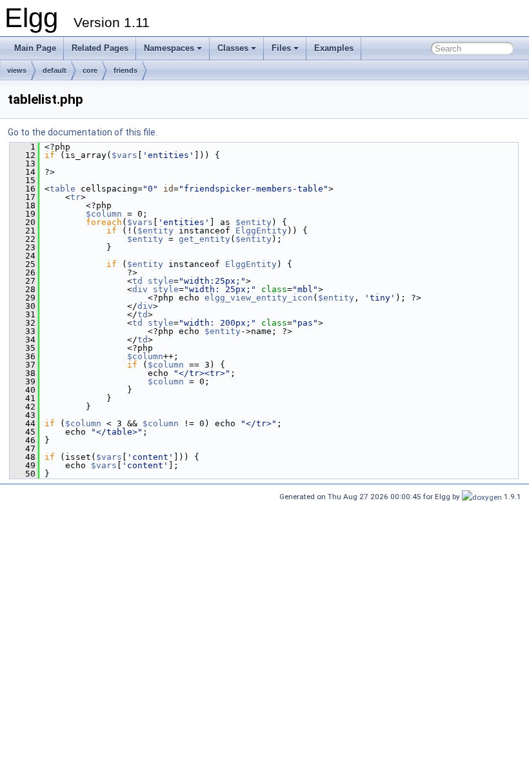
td (137, 281)
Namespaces (169, 48)
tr (75, 197)
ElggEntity (261, 230)
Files (281, 48)
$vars (124, 155)
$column (104, 214)
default (54, 70)
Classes (232, 48)
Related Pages (100, 48)
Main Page (35, 48)
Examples (334, 48)
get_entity (204, 239)
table (62, 188)
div (140, 289)
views (16, 70)
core (90, 70)
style (161, 281)
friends (125, 70)
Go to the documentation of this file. (82, 132)
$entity (253, 222)
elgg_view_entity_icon (259, 297)
